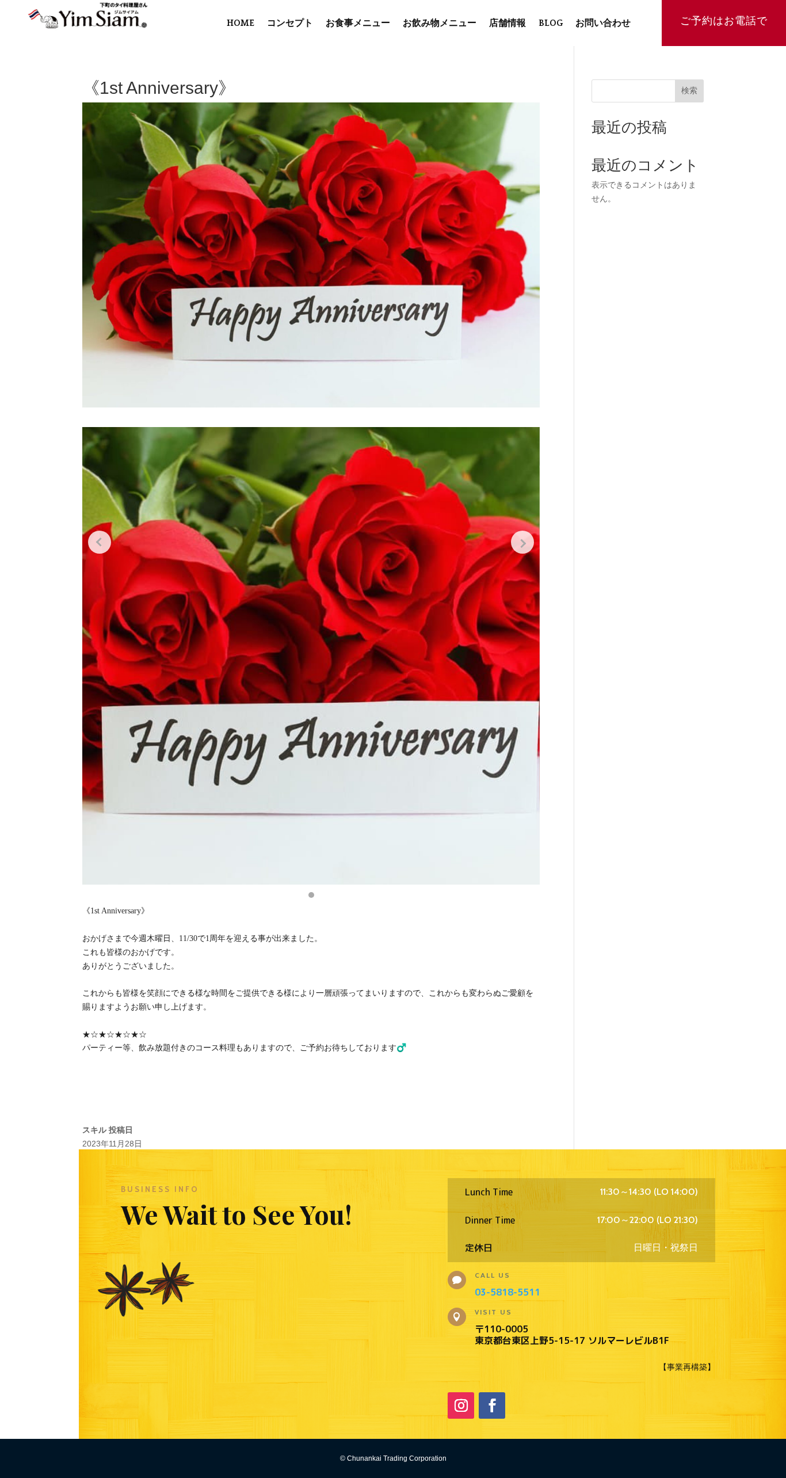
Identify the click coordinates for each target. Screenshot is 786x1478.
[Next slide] (522, 542)
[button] (311, 895)
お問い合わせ (603, 23)
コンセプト (290, 23)
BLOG (551, 23)
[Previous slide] (99, 542)
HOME (240, 23)
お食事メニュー (358, 23)
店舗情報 (507, 23)
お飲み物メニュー (439, 23)
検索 (689, 90)
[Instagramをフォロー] (461, 1405)
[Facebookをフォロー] (492, 1405)
